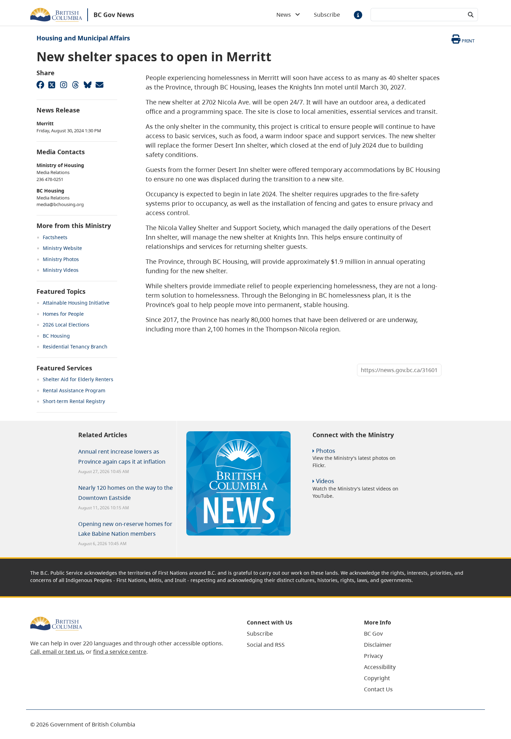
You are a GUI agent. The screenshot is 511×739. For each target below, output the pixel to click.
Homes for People (63, 313)
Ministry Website (62, 248)
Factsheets (55, 237)
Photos (325, 451)
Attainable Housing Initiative (76, 302)
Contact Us (378, 689)
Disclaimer (378, 644)
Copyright (377, 678)
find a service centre (119, 651)
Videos (325, 481)
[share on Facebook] (39, 84)
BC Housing (56, 335)
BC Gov (373, 633)
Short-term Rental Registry (74, 401)
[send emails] (99, 84)
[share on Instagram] (63, 84)
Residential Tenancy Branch (75, 346)
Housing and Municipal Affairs (83, 38)
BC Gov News (114, 14)
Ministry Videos (61, 270)
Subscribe (327, 14)
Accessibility (380, 667)
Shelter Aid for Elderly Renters (78, 379)
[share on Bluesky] (87, 84)
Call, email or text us (56, 651)
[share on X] (51, 84)
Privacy (373, 656)
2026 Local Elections (66, 324)
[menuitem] (297, 633)
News (285, 14)
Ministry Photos (61, 259)
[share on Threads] (75, 84)
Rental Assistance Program (74, 390)
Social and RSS (266, 644)
